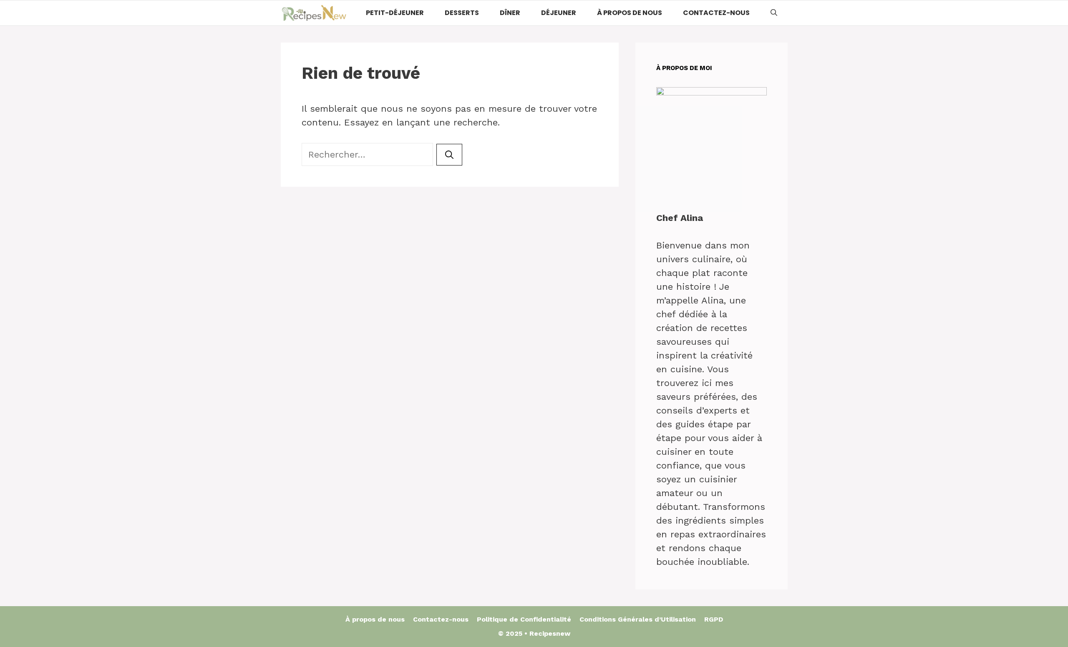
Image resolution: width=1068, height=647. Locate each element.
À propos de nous (629, 13)
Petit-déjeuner (395, 13)
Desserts (462, 13)
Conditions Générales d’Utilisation (637, 619)
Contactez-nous (716, 13)
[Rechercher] (449, 155)
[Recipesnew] (314, 12)
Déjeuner (558, 13)
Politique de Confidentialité (524, 619)
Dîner (510, 13)
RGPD (713, 619)
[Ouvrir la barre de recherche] (774, 12)
